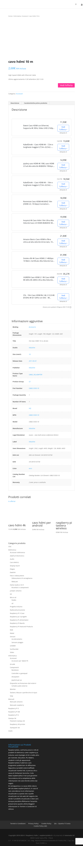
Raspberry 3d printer (17, 724)
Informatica (17, 16)
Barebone (15, 670)
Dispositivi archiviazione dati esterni (23, 683)
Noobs (14, 600)
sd (12, 603)
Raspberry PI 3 (13, 708)
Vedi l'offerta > (63, 128)
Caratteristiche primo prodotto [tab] (35, 103)
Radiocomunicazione (17, 610)
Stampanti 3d (15, 728)
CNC (9, 546)
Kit (11, 594)
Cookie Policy (46, 823)
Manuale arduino (16, 702)
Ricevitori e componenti (20, 587)
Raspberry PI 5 (13, 715)
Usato (10, 731)
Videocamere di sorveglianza (22, 578)
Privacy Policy (33, 823)
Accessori (25, 16)
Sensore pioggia (17, 642)
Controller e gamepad (19, 673)
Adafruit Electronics (17, 556)
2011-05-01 (33, 361)
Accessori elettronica (17, 552)
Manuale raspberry (17, 705)
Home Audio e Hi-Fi (17, 585)
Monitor (13, 689)
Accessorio (32, 327)
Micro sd (13, 597)
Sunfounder (14, 649)
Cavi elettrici (14, 562)
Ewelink (12, 572)
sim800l (13, 646)
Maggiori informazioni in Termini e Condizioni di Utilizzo (22, 806)
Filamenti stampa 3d (17, 721)
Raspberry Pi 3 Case (17, 613)
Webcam (15, 582)
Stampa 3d (12, 718)
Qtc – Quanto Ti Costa (62, 823)
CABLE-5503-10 (34, 388)
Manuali (11, 699)
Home (10, 16)
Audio (12, 559)
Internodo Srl (69, 835)
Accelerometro (17, 639)
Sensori (12, 637)
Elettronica (12, 550)
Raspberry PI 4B (14, 712)
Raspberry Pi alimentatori (19, 620)
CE (29, 382)
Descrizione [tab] (15, 103)
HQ (30, 408)
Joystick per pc (17, 680)
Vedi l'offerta (66, 85)
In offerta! (17, 516)
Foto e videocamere (17, 576)
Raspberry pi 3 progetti (18, 617)
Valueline (32, 348)
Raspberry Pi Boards (17, 623)
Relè (11, 630)
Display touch (15, 566)
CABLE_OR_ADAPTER (35, 375)
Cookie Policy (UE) (40, 826)
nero (30, 468)
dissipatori (15, 677)
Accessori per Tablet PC (20, 661)
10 (30, 354)
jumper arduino (15, 591)
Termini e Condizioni (18, 823)
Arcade (12, 664)
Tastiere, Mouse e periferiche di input (23, 693)
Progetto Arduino (16, 607)
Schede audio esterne (19, 686)
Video (12, 652)
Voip (11, 696)
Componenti (14, 667)
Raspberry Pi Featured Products (21, 627)
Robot (12, 633)
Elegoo (12, 569)
